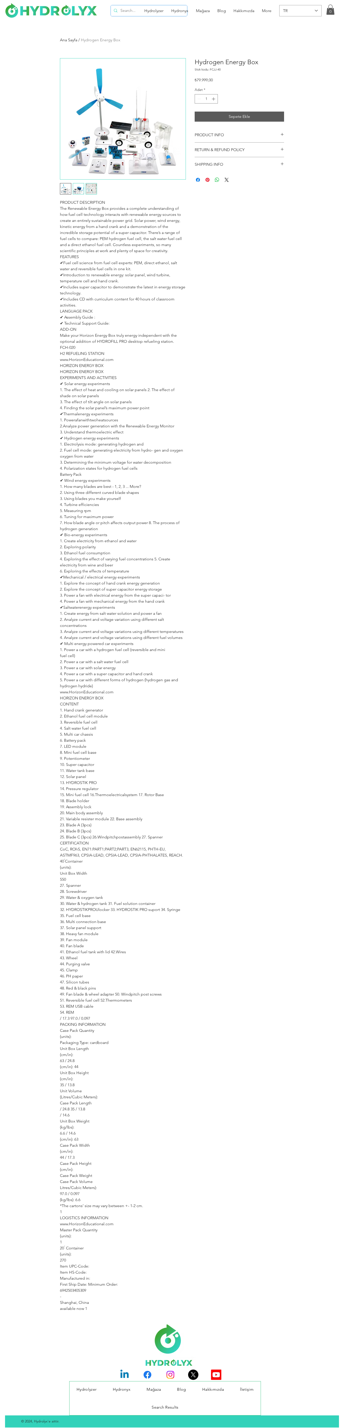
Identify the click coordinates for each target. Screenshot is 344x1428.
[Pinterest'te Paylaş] (207, 180)
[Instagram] (170, 1375)
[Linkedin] (124, 1375)
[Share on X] (227, 180)
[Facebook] (147, 1375)
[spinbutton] (206, 98)
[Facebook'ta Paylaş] (198, 180)
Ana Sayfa (68, 40)
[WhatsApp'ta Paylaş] (217, 180)
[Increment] (214, 98)
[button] (330, 10)
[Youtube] (216, 1375)
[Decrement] (198, 98)
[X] (193, 1375)
